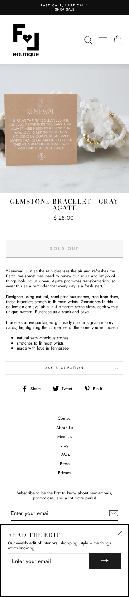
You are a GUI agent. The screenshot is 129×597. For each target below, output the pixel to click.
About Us (64, 427)
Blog (64, 445)
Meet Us (64, 436)
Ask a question (64, 367)
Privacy (64, 472)
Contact (65, 418)
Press (65, 463)
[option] (64, 8)
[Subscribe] (113, 513)
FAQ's (64, 454)
